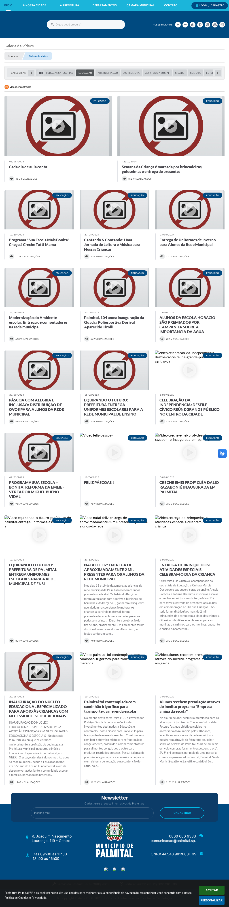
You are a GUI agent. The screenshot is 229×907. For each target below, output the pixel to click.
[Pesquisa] (52, 24)
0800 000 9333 (182, 836)
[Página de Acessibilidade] (222, 24)
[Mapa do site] (215, 24)
